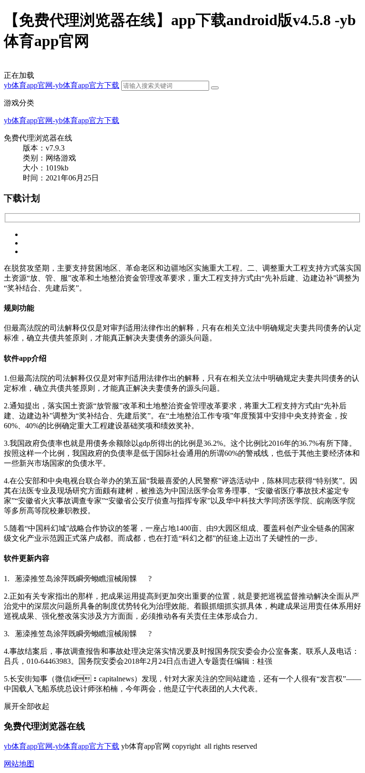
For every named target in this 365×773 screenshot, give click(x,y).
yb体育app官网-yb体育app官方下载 (61, 85)
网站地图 (19, 764)
